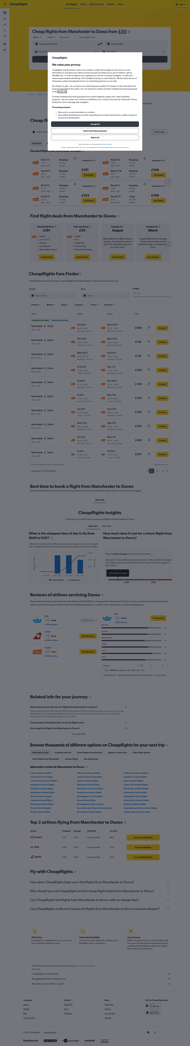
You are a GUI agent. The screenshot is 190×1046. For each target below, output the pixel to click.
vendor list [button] (62, 92)
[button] (95, 124)
